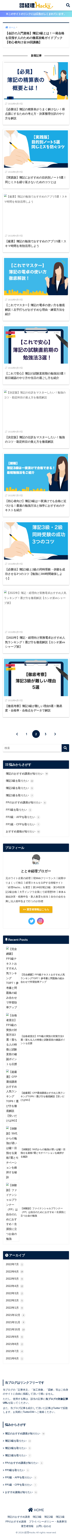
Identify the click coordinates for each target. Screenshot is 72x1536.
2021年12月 (15, 1315)
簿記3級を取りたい (19, 780)
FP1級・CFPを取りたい (22, 824)
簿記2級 (48, 1516)
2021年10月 (15, 1329)
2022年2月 (14, 1300)
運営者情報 (27, 1526)
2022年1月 (14, 1307)
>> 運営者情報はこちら (36, 909)
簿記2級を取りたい (19, 788)
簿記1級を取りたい (19, 795)
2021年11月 (15, 1322)
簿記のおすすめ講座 (18, 1516)
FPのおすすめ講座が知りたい (25, 802)
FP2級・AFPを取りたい (22, 817)
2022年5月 (14, 1278)
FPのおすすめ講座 (16, 1521)
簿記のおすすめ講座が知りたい (27, 773)
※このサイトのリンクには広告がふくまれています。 (36, 13)
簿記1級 (60, 1516)
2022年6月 (14, 1271)
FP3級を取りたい (18, 809)
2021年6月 (14, 1358)
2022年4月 (14, 1286)
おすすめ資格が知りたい (23, 831)
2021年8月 (14, 1344)
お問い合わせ (43, 1526)
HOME (38, 1510)
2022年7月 (14, 1264)
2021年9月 (14, 1336)
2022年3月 (14, 1293)
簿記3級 (37, 1516)
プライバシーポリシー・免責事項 (48, 1521)
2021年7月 (14, 1351)
